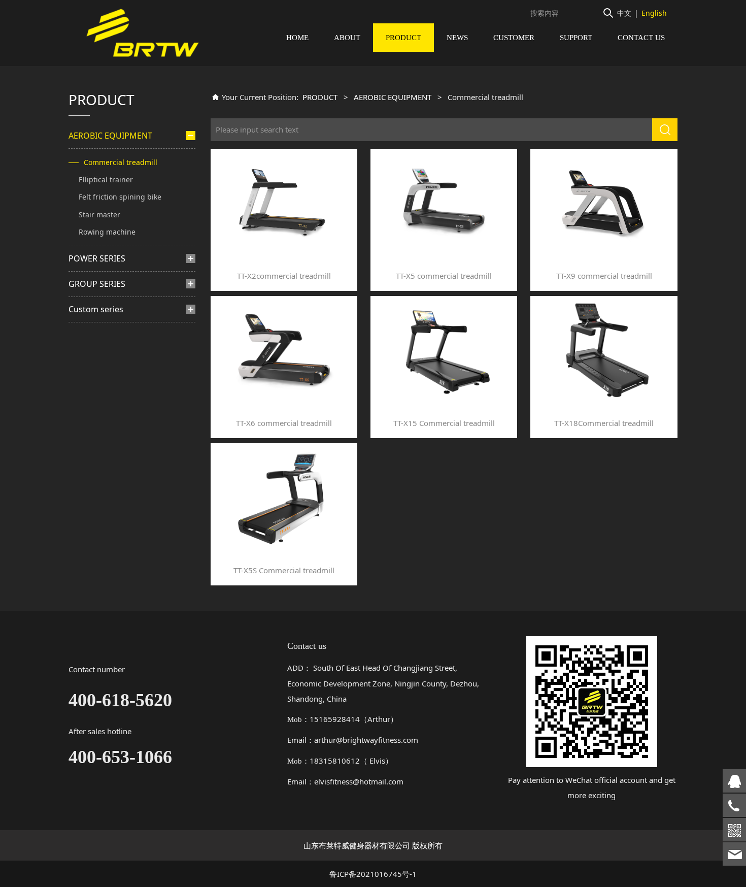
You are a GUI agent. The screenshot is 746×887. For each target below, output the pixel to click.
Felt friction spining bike (120, 197)
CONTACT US (641, 37)
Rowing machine (107, 232)
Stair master (99, 214)
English (654, 13)
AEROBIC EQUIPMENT (110, 135)
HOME (297, 37)
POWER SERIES (97, 258)
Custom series (96, 309)
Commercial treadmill (120, 162)
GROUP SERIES (97, 283)
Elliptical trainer (106, 179)
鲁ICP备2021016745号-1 (373, 874)
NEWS (457, 37)
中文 (624, 13)
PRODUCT (403, 37)
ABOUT (347, 37)
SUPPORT (576, 37)
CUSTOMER (513, 37)
